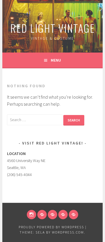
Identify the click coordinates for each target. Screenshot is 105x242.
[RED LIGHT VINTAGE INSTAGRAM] (31, 214)
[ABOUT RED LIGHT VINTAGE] (73, 214)
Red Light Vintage (52, 28)
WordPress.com (68, 232)
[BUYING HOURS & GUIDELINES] (52, 214)
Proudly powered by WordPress (51, 227)
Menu (56, 60)
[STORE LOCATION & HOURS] (42, 214)
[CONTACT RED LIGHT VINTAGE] (63, 214)
